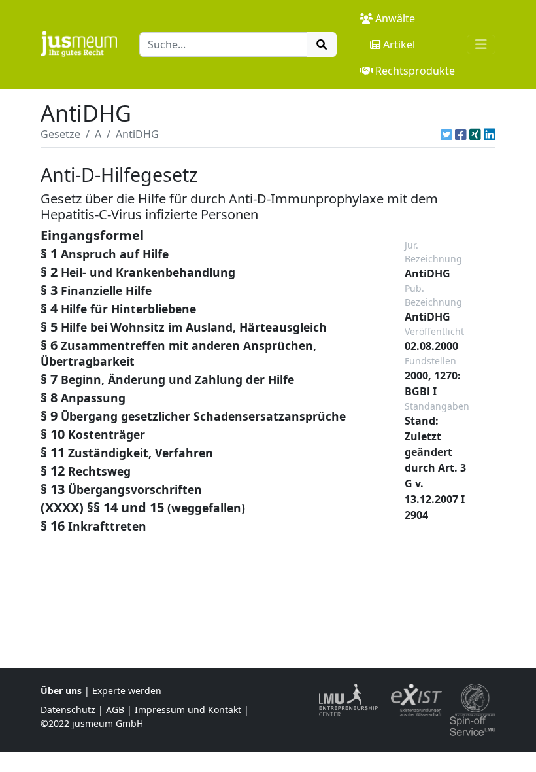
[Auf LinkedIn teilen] (489, 134)
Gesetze (60, 134)
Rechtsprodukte (415, 70)
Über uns (61, 690)
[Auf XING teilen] (475, 134)
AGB (115, 709)
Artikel (399, 44)
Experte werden (126, 690)
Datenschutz (68, 709)
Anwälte (395, 18)
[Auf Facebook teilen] (461, 134)
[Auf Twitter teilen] (446, 134)
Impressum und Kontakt (188, 709)
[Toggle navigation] (481, 44)
